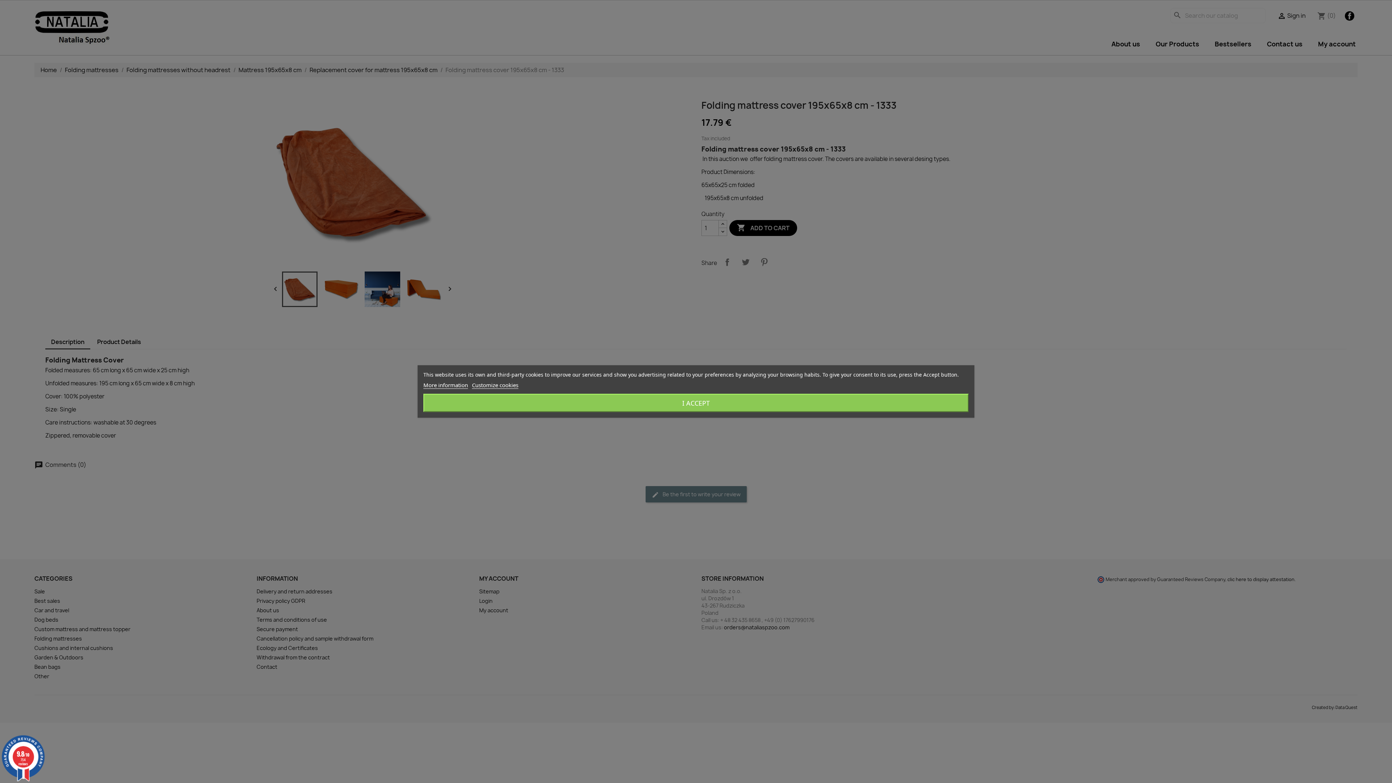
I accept (696, 403)
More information (445, 385)
